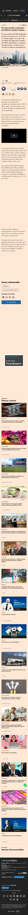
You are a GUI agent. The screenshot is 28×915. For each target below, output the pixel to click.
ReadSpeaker (13, 89)
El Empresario (19, 863)
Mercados (3, 418)
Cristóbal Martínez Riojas (7, 731)
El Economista (12, 863)
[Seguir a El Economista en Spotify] (17, 895)
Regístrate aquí (5, 887)
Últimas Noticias (5, 20)
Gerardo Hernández (6, 703)
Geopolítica (4, 529)
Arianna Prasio (5, 758)
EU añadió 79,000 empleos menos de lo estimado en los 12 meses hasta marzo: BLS (12, 587)
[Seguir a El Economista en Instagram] (20, 895)
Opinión (3, 612)
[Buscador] (4, 15)
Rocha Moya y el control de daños (10, 642)
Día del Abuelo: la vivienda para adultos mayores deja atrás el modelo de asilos (12, 504)
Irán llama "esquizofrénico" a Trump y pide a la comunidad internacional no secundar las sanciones (13, 782)
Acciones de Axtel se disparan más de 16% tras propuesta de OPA (13, 670)
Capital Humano (5, 695)
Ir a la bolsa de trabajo (19, 877)
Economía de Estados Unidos (10, 290)
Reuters (4, 537)
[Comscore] (11, 911)
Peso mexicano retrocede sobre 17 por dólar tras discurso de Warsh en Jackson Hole (13, 421)
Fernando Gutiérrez (6, 509)
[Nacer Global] (22, 873)
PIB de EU (5, 286)
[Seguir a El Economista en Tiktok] (17, 899)
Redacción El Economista (7, 482)
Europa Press (5, 786)
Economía (3, 25)
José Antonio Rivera (6, 426)
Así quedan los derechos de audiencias (11, 835)
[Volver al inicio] (14, 860)
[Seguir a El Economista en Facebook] (3, 895)
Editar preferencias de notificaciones (9, 869)
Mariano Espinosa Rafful (7, 620)
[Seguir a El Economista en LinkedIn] (10, 895)
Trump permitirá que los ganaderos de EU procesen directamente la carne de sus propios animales (13, 809)
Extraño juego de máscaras (8, 614)
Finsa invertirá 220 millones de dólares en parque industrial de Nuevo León (12, 477)
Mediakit (9, 865)
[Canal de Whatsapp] (25, 785)
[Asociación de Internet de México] (18, 911)
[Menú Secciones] (1, 15)
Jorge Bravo (5, 841)
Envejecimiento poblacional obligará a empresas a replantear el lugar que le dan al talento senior (12, 726)
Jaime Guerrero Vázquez (7, 648)
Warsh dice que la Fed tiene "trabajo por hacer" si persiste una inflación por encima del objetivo (13, 560)
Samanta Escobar (6, 454)
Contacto (7, 868)
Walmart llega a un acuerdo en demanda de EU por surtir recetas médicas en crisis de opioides (13, 532)
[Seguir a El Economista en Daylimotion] (24, 895)
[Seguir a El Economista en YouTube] (14, 895)
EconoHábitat (4, 446)
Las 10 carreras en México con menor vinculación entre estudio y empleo (11, 698)
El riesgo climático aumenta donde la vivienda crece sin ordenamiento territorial (13, 449)
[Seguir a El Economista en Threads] (14, 899)
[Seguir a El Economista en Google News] (10, 899)
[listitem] (3, 88)
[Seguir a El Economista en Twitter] (7, 895)
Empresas (3, 584)
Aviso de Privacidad (12, 867)
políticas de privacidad (16, 890)
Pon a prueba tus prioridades (9, 752)
